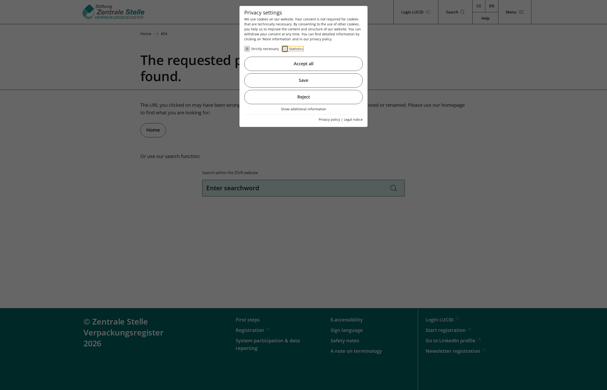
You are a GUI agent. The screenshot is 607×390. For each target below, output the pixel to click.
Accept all (303, 63)
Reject (303, 97)
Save (303, 80)
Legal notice (353, 119)
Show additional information (303, 109)
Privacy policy (329, 119)
